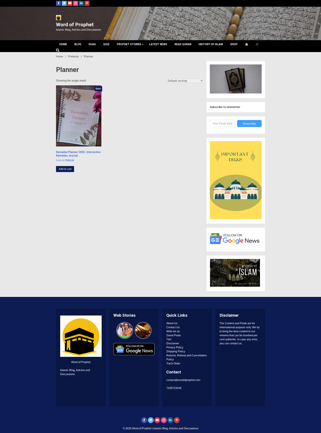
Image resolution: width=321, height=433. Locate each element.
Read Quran (183, 44)
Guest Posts (173, 335)
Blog (77, 44)
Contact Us (173, 327)
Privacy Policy (174, 347)
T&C (169, 339)
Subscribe (249, 123)
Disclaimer (172, 343)
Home (63, 44)
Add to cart (65, 169)
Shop (234, 44)
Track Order (173, 363)
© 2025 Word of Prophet (137, 428)
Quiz (106, 44)
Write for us (173, 331)
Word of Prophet (75, 24)
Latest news (158, 44)
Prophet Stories (129, 44)
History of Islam (211, 44)
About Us (171, 323)
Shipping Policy (175, 351)
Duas (92, 44)
